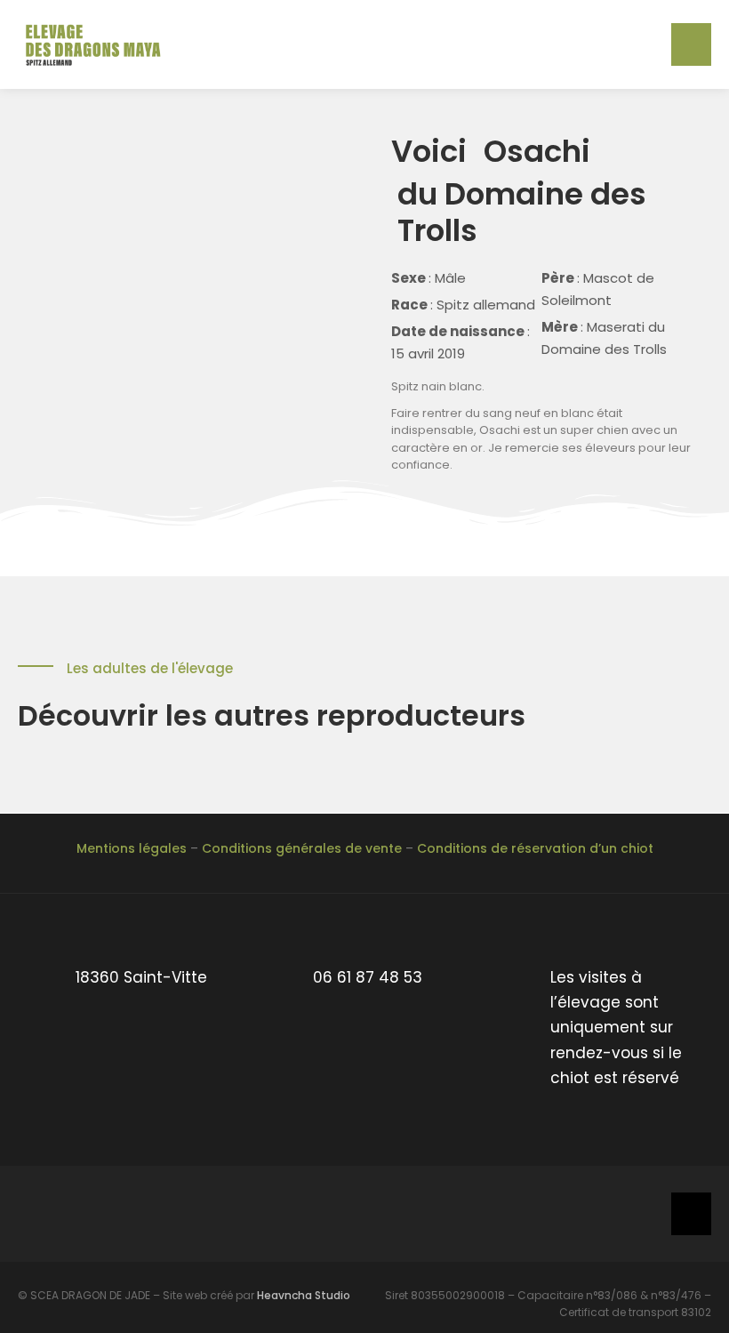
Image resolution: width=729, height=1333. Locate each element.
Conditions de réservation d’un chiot (535, 848)
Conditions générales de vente (302, 848)
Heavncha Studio (303, 1295)
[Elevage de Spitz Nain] (98, 43)
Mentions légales (131, 848)
